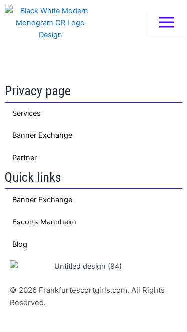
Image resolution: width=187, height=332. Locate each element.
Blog (19, 244)
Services (26, 113)
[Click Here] (166, 23)
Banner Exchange (42, 135)
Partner (24, 157)
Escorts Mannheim (44, 222)
